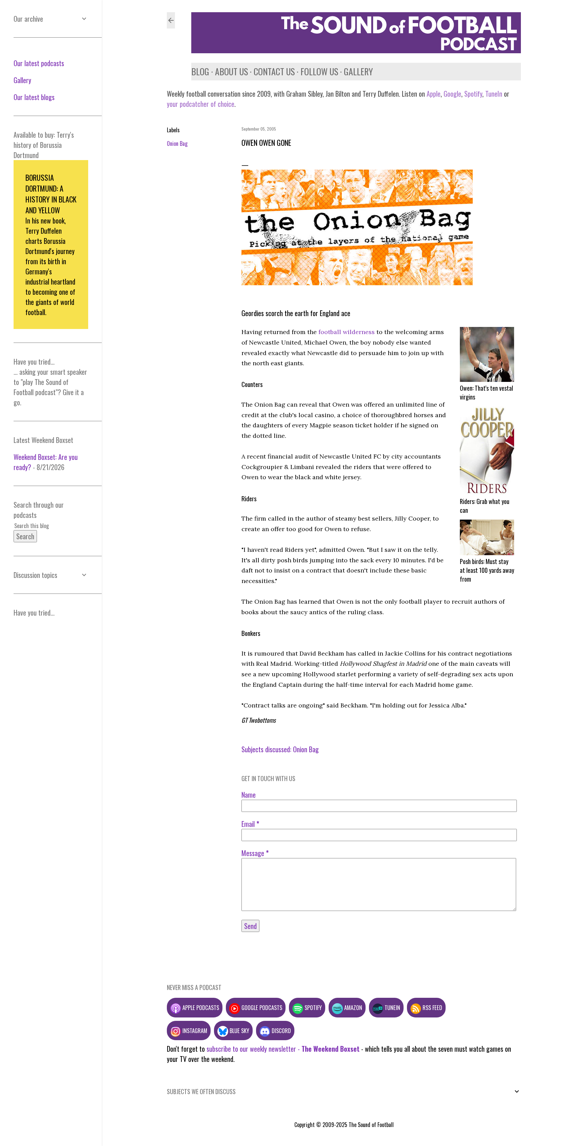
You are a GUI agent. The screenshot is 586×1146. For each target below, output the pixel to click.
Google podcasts (261, 1007)
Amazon (352, 1007)
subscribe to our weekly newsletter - (283, 1049)
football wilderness (346, 332)
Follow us (319, 71)
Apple (434, 94)
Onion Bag (177, 143)
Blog (200, 71)
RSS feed (431, 1007)
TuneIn (493, 94)
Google (451, 94)
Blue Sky (238, 1030)
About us (231, 71)
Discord (280, 1030)
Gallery (358, 71)
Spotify (473, 94)
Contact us (274, 71)
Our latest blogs (34, 97)
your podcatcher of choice (200, 104)
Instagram (194, 1030)
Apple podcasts (200, 1007)
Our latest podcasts (39, 63)
